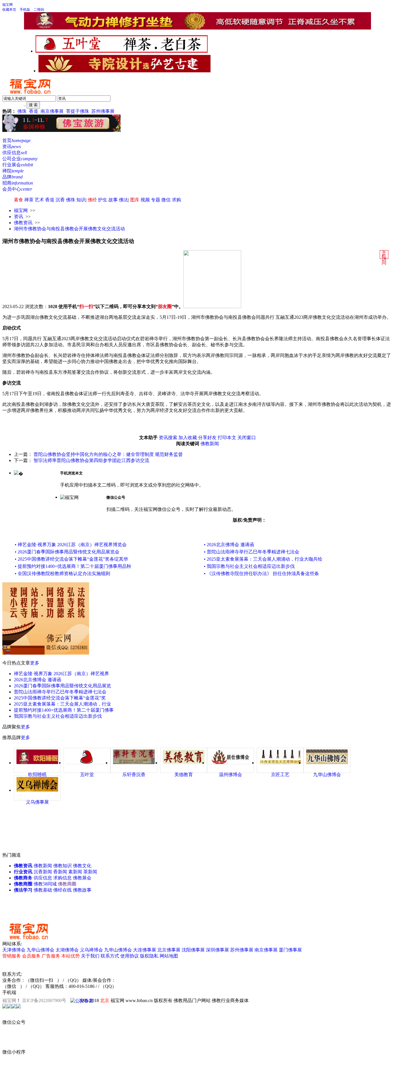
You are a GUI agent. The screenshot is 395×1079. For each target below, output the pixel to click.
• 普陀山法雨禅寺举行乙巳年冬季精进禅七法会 (251, 551)
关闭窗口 (246, 437)
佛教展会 (82, 877)
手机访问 (384, 257)
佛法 (123, 199)
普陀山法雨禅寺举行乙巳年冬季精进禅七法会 (60, 691)
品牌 (12, 176)
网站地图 (169, 955)
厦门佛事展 (290, 949)
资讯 (11, 146)
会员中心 (17, 189)
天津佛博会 (13, 949)
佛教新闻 (209, 443)
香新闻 (60, 871)
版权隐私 (149, 955)
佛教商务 (23, 877)
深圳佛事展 (217, 949)
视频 (145, 199)
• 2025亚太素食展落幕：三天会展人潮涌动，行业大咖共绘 (263, 559)
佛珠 (22, 111)
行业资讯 (23, 871)
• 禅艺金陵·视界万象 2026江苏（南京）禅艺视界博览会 (71, 544)
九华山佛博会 (40, 949)
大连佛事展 (144, 949)
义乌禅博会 (91, 949)
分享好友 (207, 437)
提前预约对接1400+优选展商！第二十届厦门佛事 (64, 710)
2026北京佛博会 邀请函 (37, 679)
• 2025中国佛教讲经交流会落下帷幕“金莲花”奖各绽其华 (71, 559)
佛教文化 (82, 865)
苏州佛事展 (103, 111)
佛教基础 (43, 889)
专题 (155, 199)
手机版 (25, 10)
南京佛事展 (52, 111)
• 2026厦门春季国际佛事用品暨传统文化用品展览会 (67, 551)
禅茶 (29, 199)
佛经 (92, 199)
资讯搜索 (168, 437)
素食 (18, 199)
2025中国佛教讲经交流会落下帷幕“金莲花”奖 (60, 697)
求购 (176, 199)
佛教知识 (62, 865)
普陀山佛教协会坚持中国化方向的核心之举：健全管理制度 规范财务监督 (108, 454)
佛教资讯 (23, 222)
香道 (33, 111)
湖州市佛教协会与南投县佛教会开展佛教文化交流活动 (69, 228)
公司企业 (20, 158)
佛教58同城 (45, 883)
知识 (81, 199)
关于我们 (90, 955)
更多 (34, 662)
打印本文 (227, 437)
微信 (166, 199)
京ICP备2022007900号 (44, 1000)
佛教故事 (82, 889)
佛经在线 (62, 889)
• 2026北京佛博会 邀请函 (229, 544)
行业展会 (17, 164)
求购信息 (62, 877)
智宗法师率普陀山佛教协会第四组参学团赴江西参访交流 (91, 460)
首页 (16, 140)
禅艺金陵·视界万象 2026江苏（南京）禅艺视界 (61, 673)
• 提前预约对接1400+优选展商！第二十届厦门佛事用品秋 (73, 566)
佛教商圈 (23, 883)
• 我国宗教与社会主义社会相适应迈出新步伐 (249, 566)
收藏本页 (9, 10)
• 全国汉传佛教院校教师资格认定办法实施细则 (62, 573)
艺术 (39, 199)
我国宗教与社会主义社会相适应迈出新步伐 (58, 716)
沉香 (60, 199)
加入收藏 (187, 437)
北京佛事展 (168, 949)
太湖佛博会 (67, 949)
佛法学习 (23, 889)
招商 (17, 183)
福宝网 (7, 5)
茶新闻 (90, 871)
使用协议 (129, 955)
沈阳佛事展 (193, 949)
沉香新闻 (43, 871)
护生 (102, 199)
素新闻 (75, 871)
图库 (134, 199)
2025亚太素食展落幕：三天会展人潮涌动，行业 (62, 703)
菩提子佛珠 (77, 111)
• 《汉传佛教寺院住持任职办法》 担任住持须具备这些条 (261, 573)
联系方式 (110, 955)
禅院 (13, 170)
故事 (113, 199)
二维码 (39, 10)
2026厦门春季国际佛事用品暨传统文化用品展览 (62, 685)
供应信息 (14, 152)
